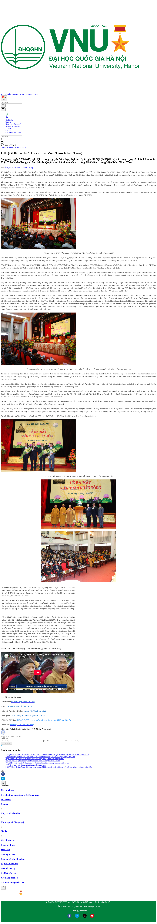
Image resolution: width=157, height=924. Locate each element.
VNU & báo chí (8, 873)
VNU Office (14, 94)
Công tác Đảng (8, 845)
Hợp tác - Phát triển (10, 813)
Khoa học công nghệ (13, 124)
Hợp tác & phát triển (13, 126)
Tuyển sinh (6, 799)
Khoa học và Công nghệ (12, 822)
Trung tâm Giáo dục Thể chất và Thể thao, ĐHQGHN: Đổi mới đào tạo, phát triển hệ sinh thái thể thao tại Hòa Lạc (47, 755)
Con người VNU (8, 854)
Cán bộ (8, 130)
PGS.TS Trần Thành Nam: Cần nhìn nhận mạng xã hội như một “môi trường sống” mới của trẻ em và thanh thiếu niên (49, 767)
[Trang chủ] (70, 92)
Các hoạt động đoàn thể (12, 882)
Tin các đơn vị (7, 840)
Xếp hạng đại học (9, 878)
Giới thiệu (9, 120)
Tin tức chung (21, 147)
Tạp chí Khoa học (9, 863)
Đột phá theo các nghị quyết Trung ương (20, 795)
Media (4, 831)
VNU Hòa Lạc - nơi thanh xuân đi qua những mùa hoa (26, 765)
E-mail (21, 94)
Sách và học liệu (8, 868)
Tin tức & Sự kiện (7, 147)
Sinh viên (9, 128)
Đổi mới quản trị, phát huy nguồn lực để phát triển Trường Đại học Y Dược (33, 761)
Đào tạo (8, 122)
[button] (78, 774)
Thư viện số (5, 94)
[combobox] (4, 98)
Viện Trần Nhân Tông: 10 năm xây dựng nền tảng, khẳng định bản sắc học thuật (35, 759)
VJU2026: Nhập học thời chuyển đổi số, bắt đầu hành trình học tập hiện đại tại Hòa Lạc (37, 763)
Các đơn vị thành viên (13, 132)
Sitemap (35, 94)
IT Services (28, 94)
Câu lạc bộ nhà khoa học (13, 859)
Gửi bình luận (6, 743)
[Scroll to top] (3, 888)
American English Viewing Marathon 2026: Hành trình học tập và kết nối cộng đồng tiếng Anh (40, 757)
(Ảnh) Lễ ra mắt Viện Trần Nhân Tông (18, 168)
